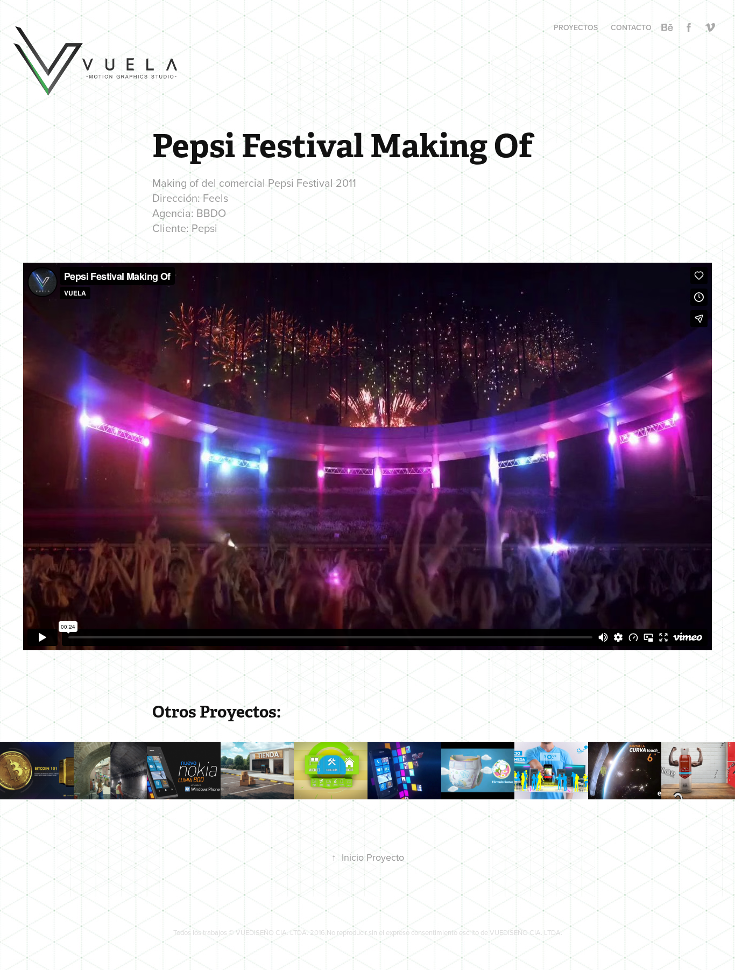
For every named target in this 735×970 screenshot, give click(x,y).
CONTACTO (631, 27)
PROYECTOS (576, 27)
